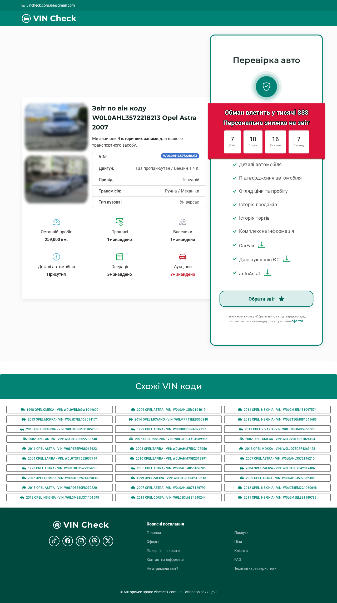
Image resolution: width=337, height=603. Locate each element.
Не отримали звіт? (162, 568)
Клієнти (241, 550)
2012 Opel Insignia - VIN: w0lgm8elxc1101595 (62, 497)
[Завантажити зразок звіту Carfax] (261, 246)
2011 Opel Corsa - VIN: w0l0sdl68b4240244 (171, 497)
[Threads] (94, 541)
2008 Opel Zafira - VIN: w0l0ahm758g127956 (171, 449)
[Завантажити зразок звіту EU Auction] (286, 259)
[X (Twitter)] (108, 541)
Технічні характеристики (255, 568)
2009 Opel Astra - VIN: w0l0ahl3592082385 (280, 478)
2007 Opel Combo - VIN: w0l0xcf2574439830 (62, 478)
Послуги (241, 532)
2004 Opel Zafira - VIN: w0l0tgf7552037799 (62, 458)
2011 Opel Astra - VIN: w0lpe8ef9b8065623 (62, 449)
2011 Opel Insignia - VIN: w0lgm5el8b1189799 (279, 497)
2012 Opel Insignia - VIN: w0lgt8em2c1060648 (280, 488)
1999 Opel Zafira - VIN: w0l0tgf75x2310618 (171, 478)
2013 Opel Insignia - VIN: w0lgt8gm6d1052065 (62, 429)
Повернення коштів (163, 550)
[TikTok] (54, 541)
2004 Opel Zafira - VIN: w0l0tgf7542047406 (280, 468)
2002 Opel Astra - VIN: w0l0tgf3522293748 (62, 439)
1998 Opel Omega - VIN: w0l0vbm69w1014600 (62, 410)
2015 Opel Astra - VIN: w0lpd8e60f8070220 (62, 488)
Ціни (238, 541)
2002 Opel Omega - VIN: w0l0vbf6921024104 (280, 439)
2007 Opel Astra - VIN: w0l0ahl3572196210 (280, 458)
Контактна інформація (166, 559)
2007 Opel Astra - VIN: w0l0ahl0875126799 (171, 488)
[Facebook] (67, 541)
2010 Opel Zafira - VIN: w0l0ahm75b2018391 (171, 458)
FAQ (237, 559)
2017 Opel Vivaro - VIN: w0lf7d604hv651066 (279, 429)
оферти (297, 321)
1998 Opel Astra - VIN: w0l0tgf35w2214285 (62, 468)
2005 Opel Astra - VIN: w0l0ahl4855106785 (171, 468)
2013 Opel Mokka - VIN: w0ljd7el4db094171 (62, 419)
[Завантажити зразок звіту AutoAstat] (266, 273)
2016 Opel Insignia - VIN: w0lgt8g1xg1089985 (170, 439)
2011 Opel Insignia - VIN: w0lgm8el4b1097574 (279, 410)
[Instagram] (81, 541)
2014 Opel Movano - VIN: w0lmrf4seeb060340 (171, 419)
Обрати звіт (262, 299)
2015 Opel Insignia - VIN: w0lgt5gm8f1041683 (280, 419)
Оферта (153, 541)
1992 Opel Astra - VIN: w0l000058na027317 (171, 429)
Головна (154, 532)
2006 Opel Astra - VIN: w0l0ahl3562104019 (171, 410)
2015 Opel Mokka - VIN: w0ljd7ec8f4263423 (279, 449)
